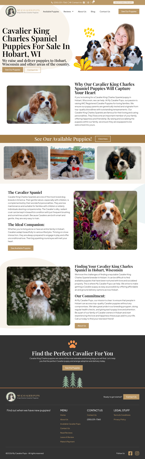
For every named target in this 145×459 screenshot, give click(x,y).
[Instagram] (137, 453)
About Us (82, 11)
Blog (93, 11)
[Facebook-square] (130, 453)
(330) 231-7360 (94, 419)
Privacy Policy (120, 419)
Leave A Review (67, 437)
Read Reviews (66, 433)
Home (63, 415)
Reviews (67, 11)
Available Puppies (51, 11)
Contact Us (105, 11)
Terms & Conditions (122, 415)
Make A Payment (67, 441)
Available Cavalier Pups (70, 424)
